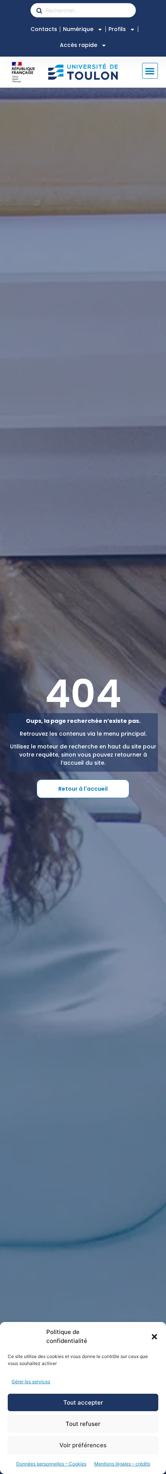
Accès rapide (78, 45)
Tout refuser (83, 1423)
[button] (154, 1337)
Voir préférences (83, 1445)
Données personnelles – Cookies (51, 1464)
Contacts (43, 29)
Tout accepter (83, 1402)
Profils (117, 29)
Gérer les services (31, 1381)
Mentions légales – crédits (122, 1464)
